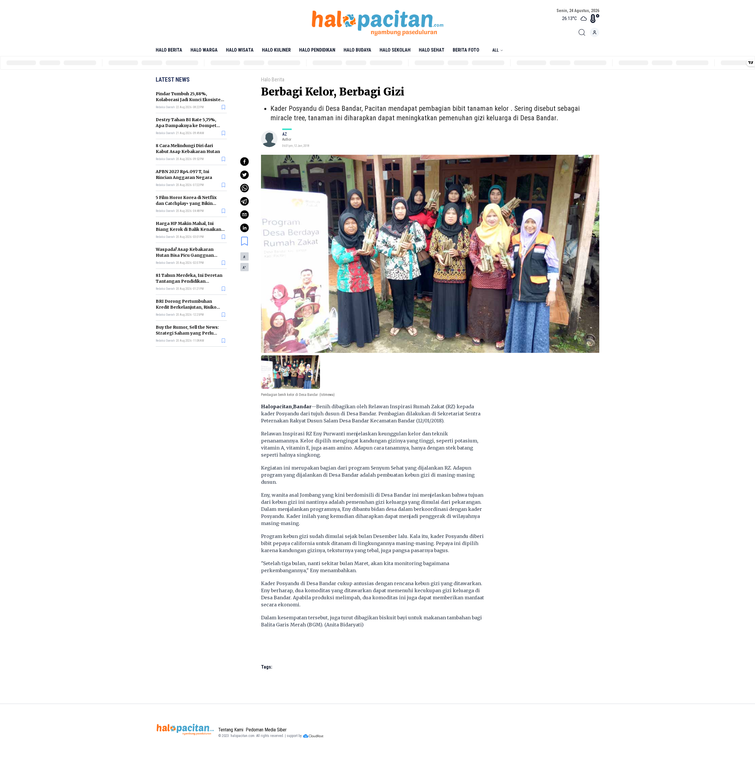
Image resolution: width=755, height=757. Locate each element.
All (495, 50)
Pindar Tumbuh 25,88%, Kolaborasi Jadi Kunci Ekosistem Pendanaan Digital (190, 99)
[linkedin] (244, 227)
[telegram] (244, 201)
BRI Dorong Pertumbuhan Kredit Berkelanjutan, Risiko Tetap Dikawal (186, 307)
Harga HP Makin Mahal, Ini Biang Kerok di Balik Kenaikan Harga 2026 (188, 229)
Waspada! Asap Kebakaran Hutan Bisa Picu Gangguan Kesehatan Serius (185, 255)
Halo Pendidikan (317, 50)
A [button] (244, 257)
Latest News (173, 79)
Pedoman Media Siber (266, 730)
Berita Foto (466, 50)
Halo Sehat (431, 50)
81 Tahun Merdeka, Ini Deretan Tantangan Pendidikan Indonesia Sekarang (189, 281)
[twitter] (244, 174)
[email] (244, 214)
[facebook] (244, 161)
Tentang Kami (230, 730)
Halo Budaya (357, 50)
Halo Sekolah (395, 50)
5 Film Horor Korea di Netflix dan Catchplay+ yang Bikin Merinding (186, 203)
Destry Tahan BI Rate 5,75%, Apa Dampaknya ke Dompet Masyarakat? (186, 125)
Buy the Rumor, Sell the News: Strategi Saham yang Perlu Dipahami (187, 333)
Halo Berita (169, 50)
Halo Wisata (240, 50)
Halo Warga (204, 50)
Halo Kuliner (276, 50)
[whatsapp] (244, 188)
